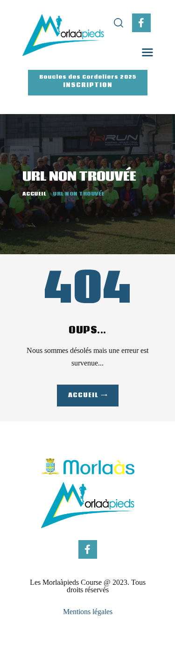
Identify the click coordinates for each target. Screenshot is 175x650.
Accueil (34, 194)
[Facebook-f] (141, 23)
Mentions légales (87, 612)
